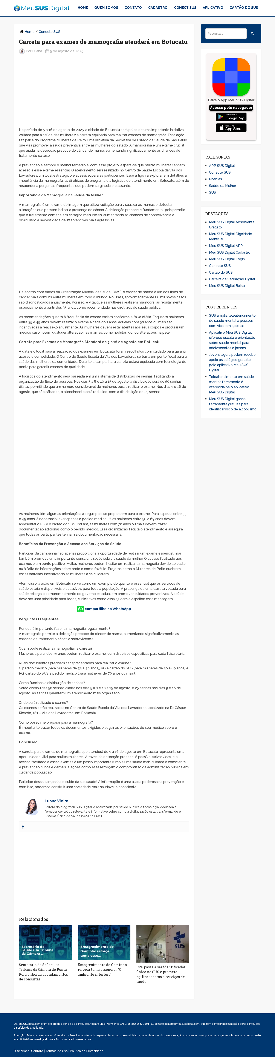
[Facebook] (23, 827)
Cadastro (158, 8)
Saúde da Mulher (222, 186)
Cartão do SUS (244, 8)
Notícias (215, 179)
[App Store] (231, 127)
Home (83, 8)
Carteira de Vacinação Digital (232, 279)
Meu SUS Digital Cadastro (229, 252)
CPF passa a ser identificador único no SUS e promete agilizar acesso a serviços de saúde (160, 974)
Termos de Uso (57, 1051)
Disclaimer (21, 1051)
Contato (133, 8)
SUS (212, 192)
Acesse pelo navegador (231, 108)
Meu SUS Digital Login (227, 259)
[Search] (252, 33)
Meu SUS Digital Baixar (227, 286)
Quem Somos (106, 8)
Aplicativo (213, 8)
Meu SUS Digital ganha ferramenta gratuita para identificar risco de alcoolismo (233, 404)
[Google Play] (231, 117)
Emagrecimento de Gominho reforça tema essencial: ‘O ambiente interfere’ (102, 969)
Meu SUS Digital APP (226, 246)
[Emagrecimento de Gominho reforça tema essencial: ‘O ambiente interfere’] (104, 942)
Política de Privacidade (86, 1051)
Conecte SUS (49, 32)
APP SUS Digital (222, 166)
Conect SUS (185, 8)
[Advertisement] (104, 91)
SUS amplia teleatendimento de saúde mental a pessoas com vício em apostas (232, 320)
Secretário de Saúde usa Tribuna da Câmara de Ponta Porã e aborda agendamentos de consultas (43, 971)
